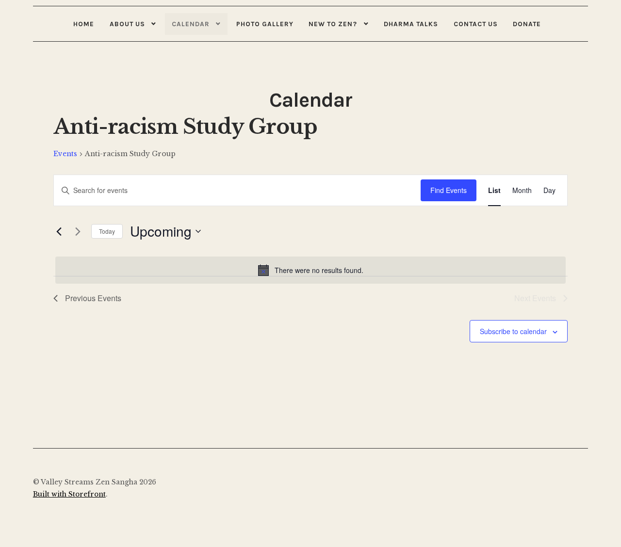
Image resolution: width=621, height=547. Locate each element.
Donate (527, 24)
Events (65, 153)
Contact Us (476, 24)
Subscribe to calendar (513, 331)
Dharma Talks (411, 24)
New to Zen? (333, 24)
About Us (127, 24)
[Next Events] (78, 231)
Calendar (191, 24)
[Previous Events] (59, 231)
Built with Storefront (69, 494)
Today (107, 231)
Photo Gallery (265, 24)
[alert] (310, 270)
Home (83, 24)
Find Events (448, 190)
